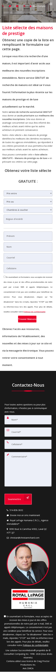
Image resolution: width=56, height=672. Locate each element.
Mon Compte (39, 6)
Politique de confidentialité (34, 312)
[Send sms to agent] (10, 5)
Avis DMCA (28, 668)
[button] (27, 319)
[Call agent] (3, 5)
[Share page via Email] (24, 5)
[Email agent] (17, 5)
